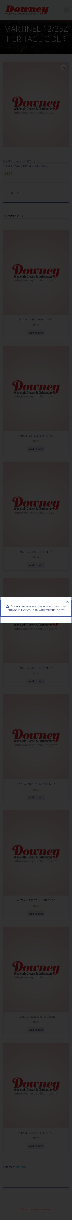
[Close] (67, 601)
